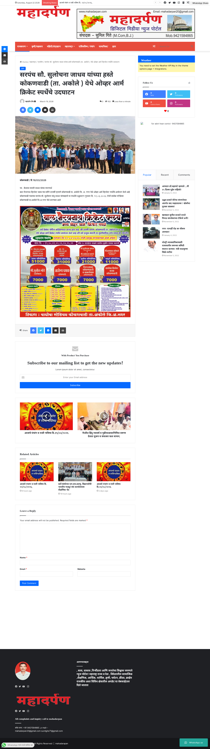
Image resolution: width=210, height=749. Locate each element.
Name (23, 557)
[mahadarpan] (43, 12)
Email (23, 569)
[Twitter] (20, 686)
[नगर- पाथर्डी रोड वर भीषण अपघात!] (151, 233)
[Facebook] (17, 686)
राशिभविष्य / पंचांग (87, 46)
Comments (184, 174)
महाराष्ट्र (69, 46)
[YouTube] (24, 686)
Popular (147, 174)
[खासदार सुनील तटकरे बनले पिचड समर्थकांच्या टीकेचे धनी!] (151, 219)
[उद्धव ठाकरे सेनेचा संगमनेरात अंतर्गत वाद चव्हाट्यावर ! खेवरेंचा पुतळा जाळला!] (151, 204)
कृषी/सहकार (37, 46)
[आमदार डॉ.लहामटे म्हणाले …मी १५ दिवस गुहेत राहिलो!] (151, 190)
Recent (165, 174)
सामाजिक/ (103, 46)
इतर (114, 46)
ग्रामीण (40, 62)
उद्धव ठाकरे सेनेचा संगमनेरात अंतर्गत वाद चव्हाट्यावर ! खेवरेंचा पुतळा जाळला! (176, 203)
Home (25, 62)
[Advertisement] (75, 616)
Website (81, 569)
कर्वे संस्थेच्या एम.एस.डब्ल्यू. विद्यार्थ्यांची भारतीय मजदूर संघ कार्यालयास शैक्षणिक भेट (74, 487)
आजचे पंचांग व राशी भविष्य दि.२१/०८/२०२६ (109, 486)
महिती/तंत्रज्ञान (54, 46)
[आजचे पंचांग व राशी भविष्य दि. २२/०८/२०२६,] (37, 471)
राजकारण (21, 46)
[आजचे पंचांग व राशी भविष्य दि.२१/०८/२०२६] (114, 471)
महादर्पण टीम (29, 101)
